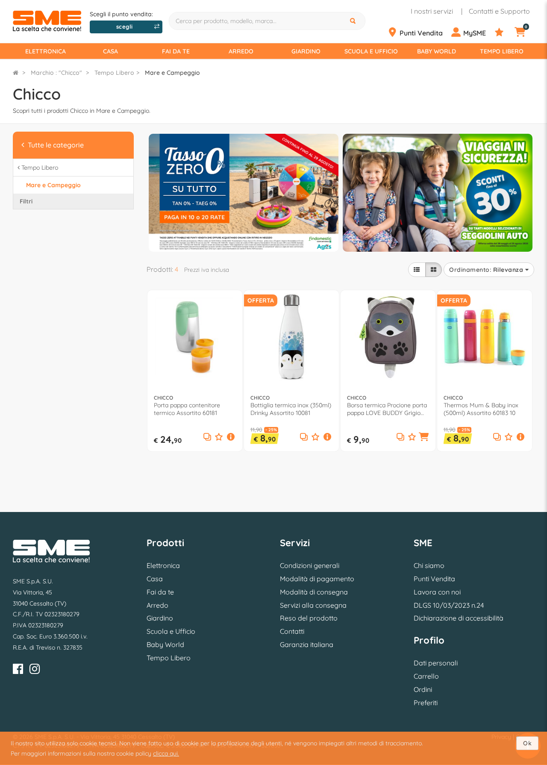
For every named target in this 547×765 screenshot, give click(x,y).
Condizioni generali (309, 565)
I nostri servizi (432, 11)
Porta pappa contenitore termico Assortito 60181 (187, 409)
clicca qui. (166, 753)
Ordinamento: (486, 270)
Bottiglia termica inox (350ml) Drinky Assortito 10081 (290, 409)
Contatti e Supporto (499, 11)
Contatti (292, 631)
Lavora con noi (437, 592)
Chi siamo (429, 565)
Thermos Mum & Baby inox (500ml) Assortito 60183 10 (481, 409)
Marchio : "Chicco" (56, 72)
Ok (527, 743)
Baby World (436, 51)
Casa (110, 51)
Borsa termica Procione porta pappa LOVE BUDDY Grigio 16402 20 (387, 409)
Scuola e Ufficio (371, 51)
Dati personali (436, 663)
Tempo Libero (501, 51)
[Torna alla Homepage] (15, 72)
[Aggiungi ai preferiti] (219, 437)
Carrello (426, 676)
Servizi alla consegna (313, 605)
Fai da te (176, 51)
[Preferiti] (504, 32)
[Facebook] (18, 670)
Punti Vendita (434, 578)
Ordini (423, 689)
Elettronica (45, 51)
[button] (230, 437)
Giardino (306, 51)
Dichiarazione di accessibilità (458, 618)
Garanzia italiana (306, 644)
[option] (244, 192)
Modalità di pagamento (317, 578)
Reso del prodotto (309, 618)
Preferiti (426, 702)
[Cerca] (353, 21)
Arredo (241, 51)
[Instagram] (34, 670)
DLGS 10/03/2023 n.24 (449, 605)
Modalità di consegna (314, 592)
